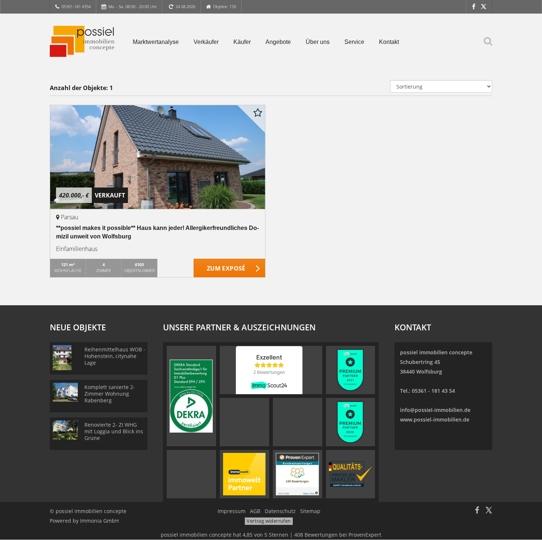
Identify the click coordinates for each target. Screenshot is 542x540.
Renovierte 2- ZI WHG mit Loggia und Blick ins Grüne (113, 431)
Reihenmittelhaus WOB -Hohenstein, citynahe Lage (114, 356)
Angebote (278, 42)
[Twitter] (483, 6)
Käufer (242, 42)
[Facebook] (473, 6)
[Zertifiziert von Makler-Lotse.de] (350, 474)
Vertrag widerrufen (269, 520)
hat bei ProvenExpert (271, 534)
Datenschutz (280, 511)
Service (354, 42)
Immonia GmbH (99, 520)
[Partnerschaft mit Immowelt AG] (244, 474)
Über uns (318, 42)
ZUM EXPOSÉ (226, 268)
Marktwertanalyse (156, 42)
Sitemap (310, 511)
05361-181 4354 (76, 6)
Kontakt (389, 42)
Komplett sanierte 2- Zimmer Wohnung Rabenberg (109, 393)
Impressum (232, 511)
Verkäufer (206, 42)
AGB (255, 511)
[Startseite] (82, 41)
